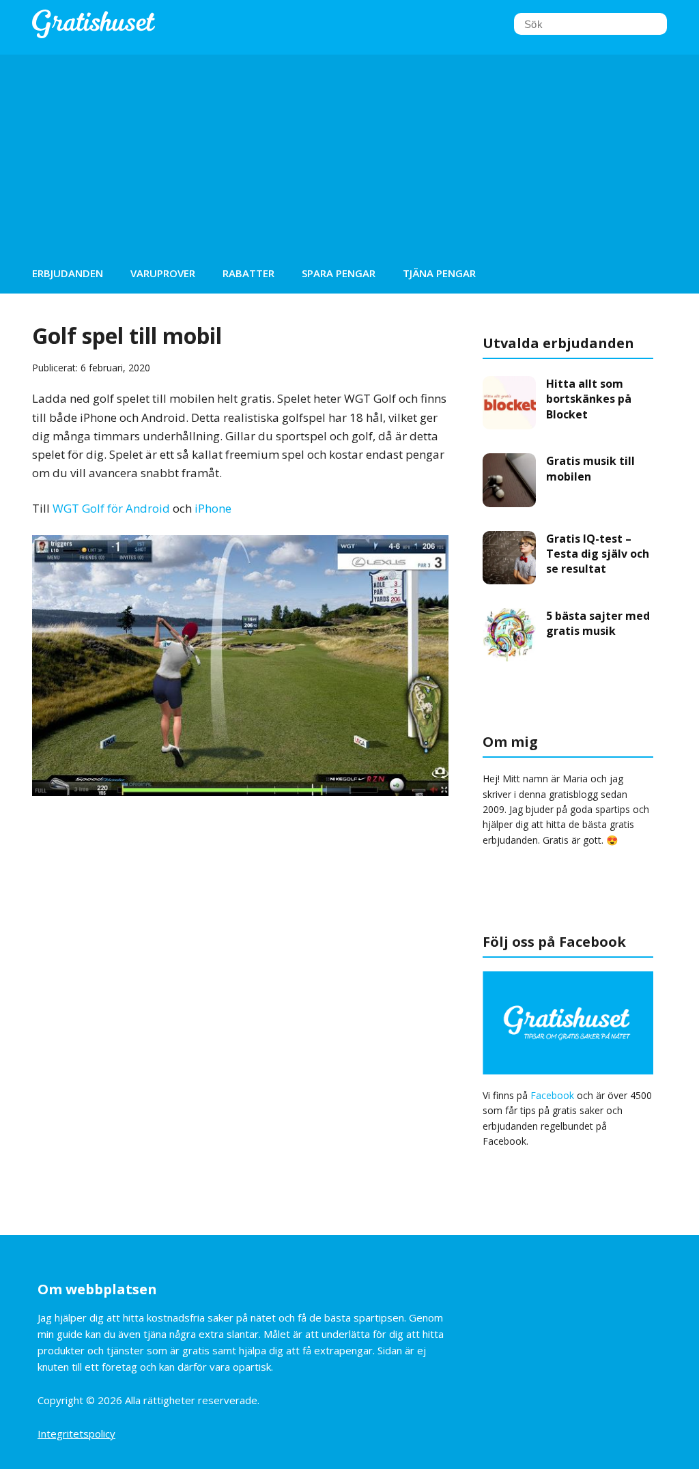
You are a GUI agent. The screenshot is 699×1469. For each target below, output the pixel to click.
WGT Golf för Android (111, 508)
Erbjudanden (67, 273)
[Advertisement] (349, 150)
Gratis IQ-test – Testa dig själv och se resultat (597, 554)
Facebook (552, 1095)
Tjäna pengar (439, 273)
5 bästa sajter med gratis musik (598, 623)
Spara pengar (338, 273)
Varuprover (162, 273)
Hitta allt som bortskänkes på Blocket (588, 399)
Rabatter (248, 273)
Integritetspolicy (76, 1433)
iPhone (213, 508)
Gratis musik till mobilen (590, 468)
